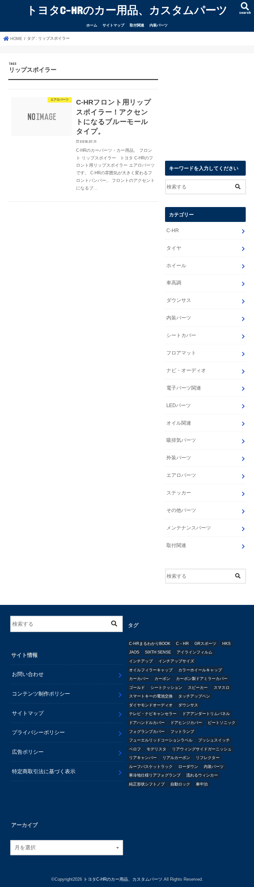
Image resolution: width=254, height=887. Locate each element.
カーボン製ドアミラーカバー (202, 678)
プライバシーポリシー (38, 732)
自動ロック (180, 784)
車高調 (173, 282)
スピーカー (198, 687)
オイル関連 (178, 423)
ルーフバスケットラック (151, 766)
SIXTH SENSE (158, 652)
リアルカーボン (176, 757)
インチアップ (141, 661)
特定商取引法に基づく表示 (43, 771)
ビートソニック (221, 722)
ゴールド (137, 687)
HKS (226, 643)
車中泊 (202, 784)
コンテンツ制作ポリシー (41, 694)
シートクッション (166, 687)
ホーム (91, 25)
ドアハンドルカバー (147, 722)
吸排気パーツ (181, 440)
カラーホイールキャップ (200, 670)
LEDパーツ (178, 405)
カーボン (162, 678)
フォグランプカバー (147, 731)
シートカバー (181, 335)
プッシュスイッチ (214, 740)
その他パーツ (181, 510)
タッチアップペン (194, 696)
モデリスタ (156, 749)
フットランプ (182, 731)
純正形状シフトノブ (147, 784)
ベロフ (135, 749)
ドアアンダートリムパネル (206, 713)
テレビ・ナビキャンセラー (153, 713)
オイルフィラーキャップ (151, 670)
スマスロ (222, 687)
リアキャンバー (143, 757)
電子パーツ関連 (183, 388)
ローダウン (188, 766)
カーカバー (139, 678)
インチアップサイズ (176, 661)
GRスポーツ (205, 643)
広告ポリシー (28, 752)
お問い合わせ (28, 674)
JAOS (134, 652)
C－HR (182, 643)
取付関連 (137, 25)
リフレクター (208, 757)
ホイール (176, 265)
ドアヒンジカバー (186, 722)
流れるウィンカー (202, 775)
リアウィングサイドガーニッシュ (202, 749)
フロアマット (181, 353)
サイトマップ (113, 25)
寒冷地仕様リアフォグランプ (155, 775)
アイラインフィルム (194, 652)
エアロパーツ (181, 475)
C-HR (172, 230)
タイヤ (173, 248)
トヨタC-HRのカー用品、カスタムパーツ (127, 9)
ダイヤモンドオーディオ (151, 705)
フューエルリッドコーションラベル (160, 740)
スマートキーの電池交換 (151, 696)
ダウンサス (178, 300)
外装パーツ (178, 457)
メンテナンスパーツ (188, 527)
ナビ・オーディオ (186, 370)
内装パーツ (158, 25)
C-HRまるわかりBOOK (149, 643)
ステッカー (178, 492)
